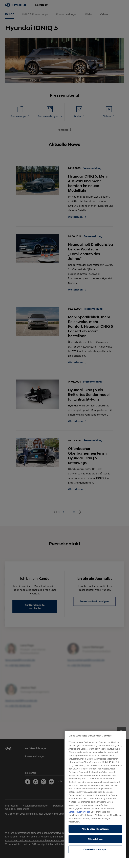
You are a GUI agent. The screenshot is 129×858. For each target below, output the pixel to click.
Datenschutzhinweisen (80, 811)
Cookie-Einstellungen (95, 849)
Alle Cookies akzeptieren (95, 829)
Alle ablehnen (95, 839)
